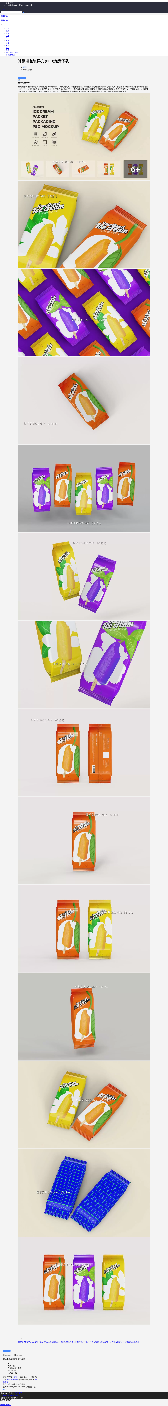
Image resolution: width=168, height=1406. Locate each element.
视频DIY (18, 1393)
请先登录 (14, 1380)
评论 (8, 1380)
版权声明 (9, 3)
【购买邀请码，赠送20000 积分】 (19, 5)
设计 (25, 67)
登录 (16, 1377)
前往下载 (22, 78)
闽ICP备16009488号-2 (11, 1395)
